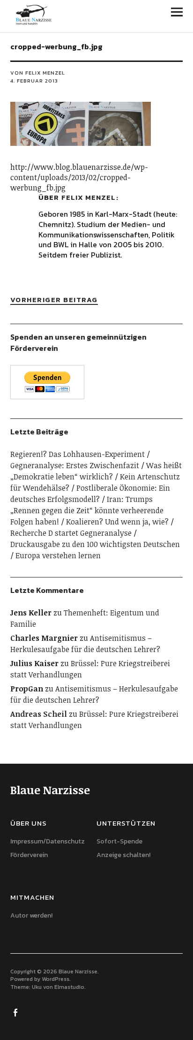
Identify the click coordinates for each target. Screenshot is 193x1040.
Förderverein (29, 855)
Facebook (16, 1012)
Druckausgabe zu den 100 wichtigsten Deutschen (95, 544)
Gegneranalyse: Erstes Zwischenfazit (74, 465)
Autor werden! (31, 915)
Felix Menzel (88, 197)
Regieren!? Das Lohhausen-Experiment (77, 454)
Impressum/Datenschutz (47, 841)
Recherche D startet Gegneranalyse (71, 533)
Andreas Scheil (38, 714)
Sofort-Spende (119, 841)
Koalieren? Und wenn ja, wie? (117, 521)
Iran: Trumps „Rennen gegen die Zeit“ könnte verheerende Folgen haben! (86, 510)
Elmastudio (69, 987)
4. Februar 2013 (34, 80)
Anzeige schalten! (123, 855)
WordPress (55, 979)
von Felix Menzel (37, 72)
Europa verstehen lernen (58, 555)
